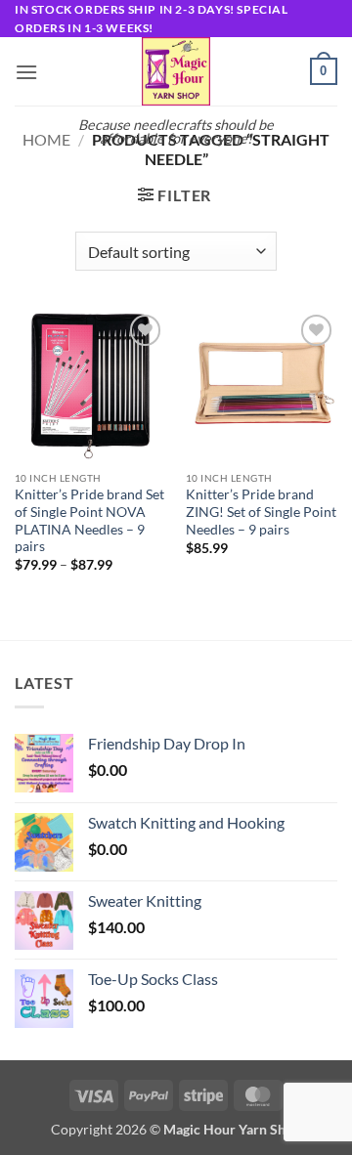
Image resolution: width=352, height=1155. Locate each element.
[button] (26, 72)
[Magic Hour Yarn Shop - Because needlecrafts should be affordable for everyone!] (176, 71)
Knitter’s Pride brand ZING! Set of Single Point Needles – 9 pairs (261, 511)
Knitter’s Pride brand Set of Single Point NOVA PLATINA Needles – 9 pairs (89, 520)
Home (46, 139)
